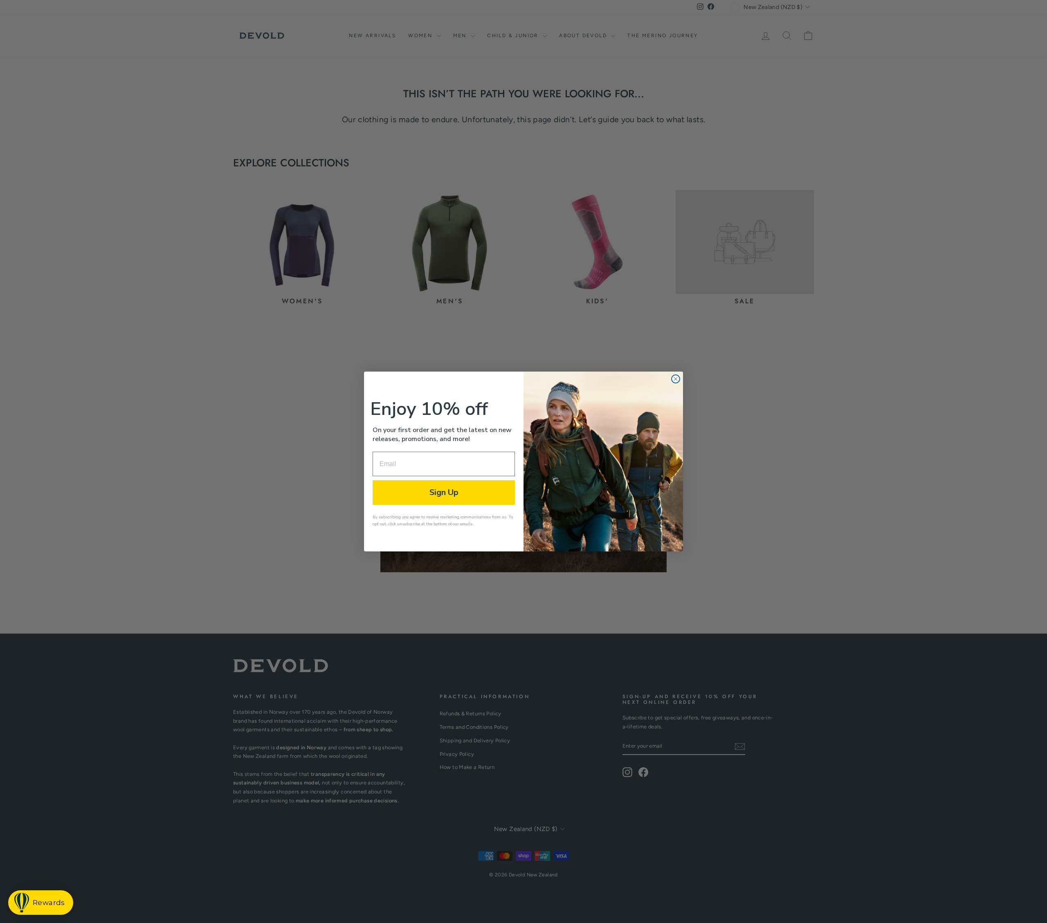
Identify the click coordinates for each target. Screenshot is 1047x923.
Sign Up (443, 492)
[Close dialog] (676, 379)
